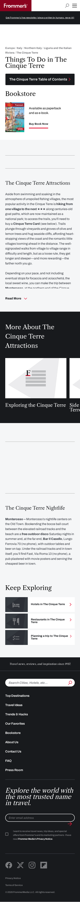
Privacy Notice (13, 878)
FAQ (8, 760)
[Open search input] (67, 5)
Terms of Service (14, 885)
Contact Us (13, 751)
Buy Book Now (38, 124)
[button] (74, 5)
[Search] (70, 682)
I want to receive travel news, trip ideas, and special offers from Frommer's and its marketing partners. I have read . (42, 835)
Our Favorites (15, 723)
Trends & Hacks (16, 714)
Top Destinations (17, 695)
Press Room (14, 770)
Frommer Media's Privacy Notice (35, 839)
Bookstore (13, 732)
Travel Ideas (14, 705)
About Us (11, 742)
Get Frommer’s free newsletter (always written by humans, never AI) (40, 17)
